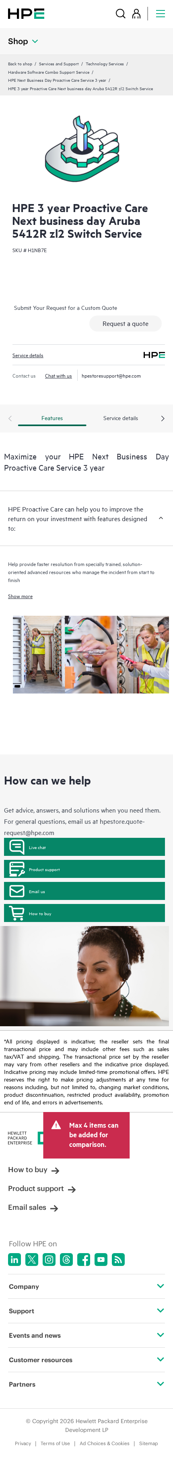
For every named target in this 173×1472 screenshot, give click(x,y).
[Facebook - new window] (83, 1259)
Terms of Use (55, 1443)
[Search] (121, 13)
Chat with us (58, 375)
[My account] (136, 13)
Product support (44, 869)
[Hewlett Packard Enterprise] (26, 13)
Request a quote (125, 323)
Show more (20, 595)
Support (21, 1311)
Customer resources (40, 1360)
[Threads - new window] (66, 1259)
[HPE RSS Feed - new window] (118, 1259)
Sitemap (148, 1443)
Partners (22, 1384)
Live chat (37, 847)
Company (24, 1286)
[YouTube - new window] (101, 1259)
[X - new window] (31, 1259)
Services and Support (59, 63)
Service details (27, 354)
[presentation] (163, 419)
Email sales (27, 1207)
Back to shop (20, 63)
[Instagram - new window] (49, 1259)
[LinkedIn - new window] (14, 1259)
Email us (37, 891)
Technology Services (105, 63)
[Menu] (160, 13)
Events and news (35, 1335)
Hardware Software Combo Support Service (48, 72)
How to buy (40, 913)
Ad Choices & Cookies (105, 1443)
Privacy (23, 1443)
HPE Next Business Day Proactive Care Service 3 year (57, 80)
